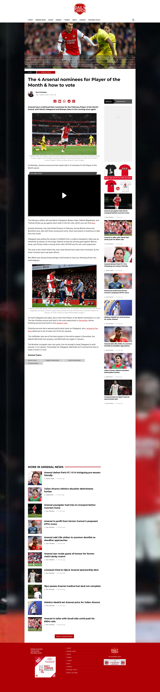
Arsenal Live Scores (36, 649)
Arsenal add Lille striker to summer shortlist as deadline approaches (118, 345)
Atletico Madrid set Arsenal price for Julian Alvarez (72, 602)
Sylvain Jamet (50, 478)
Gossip (50, 20)
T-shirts (67, 20)
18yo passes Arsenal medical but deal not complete (72, 586)
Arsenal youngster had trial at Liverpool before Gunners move (116, 212)
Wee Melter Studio (36, 653)
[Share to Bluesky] (59, 101)
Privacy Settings (72, 672)
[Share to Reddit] (69, 101)
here (93, 223)
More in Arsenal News (45, 467)
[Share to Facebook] (55, 101)
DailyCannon (50, 494)
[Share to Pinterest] (73, 101)
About (74, 20)
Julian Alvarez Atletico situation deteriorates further (116, 371)
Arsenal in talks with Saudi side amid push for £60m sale (116, 238)
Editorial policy (94, 20)
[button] (133, 20)
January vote (61, 323)
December (83, 320)
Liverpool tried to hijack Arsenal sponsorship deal (71, 570)
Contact (83, 20)
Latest (30, 20)
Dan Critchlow (41, 92)
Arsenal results (35, 651)
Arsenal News (40, 20)
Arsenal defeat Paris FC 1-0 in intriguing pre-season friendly (116, 265)
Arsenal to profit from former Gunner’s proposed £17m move (116, 292)
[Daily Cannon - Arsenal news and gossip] (80, 9)
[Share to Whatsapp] (64, 101)
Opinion (58, 20)
